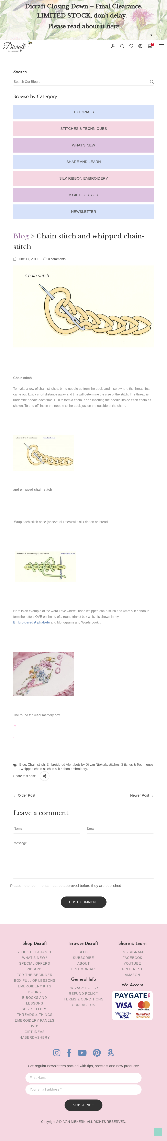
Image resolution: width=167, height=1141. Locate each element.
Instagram (132, 952)
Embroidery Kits (34, 986)
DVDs (35, 1026)
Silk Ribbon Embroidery (83, 178)
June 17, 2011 (28, 259)
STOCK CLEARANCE (35, 952)
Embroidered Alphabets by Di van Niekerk (76, 764)
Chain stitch (36, 764)
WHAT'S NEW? (34, 958)
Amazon (132, 975)
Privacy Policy (83, 988)
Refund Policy (83, 993)
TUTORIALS (83, 112)
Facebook (132, 958)
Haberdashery (35, 1037)
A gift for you (83, 195)
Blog (21, 236)
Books (34, 992)
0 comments (57, 259)
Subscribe (83, 958)
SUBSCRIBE (83, 1105)
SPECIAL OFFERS (34, 963)
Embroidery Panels (34, 1020)
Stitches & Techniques (83, 129)
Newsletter (83, 212)
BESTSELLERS (35, 1009)
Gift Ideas (35, 1032)
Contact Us (83, 1005)
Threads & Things (35, 1015)
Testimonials (83, 969)
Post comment (83, 902)
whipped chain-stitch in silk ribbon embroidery (54, 769)
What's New (83, 145)
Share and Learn (83, 162)
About (83, 963)
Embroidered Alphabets (31, 622)
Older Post (26, 795)
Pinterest (132, 969)
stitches (114, 764)
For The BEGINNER (35, 975)
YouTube (132, 963)
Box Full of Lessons (34, 980)
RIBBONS (34, 969)
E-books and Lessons (34, 1000)
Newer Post (139, 795)
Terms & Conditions (83, 999)
